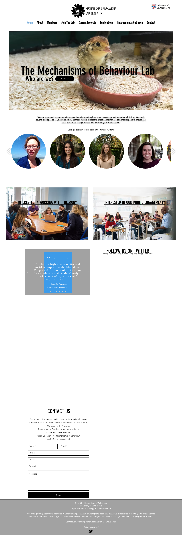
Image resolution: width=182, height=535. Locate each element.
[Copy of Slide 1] (59, 291)
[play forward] (173, 151)
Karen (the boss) (93, 521)
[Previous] (27, 272)
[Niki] (50, 291)
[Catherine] (53, 291)
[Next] (88, 272)
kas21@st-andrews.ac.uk (58, 439)
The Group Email (109, 521)
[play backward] (9, 151)
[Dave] (56, 291)
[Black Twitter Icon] (91, 531)
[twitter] (101, 13)
